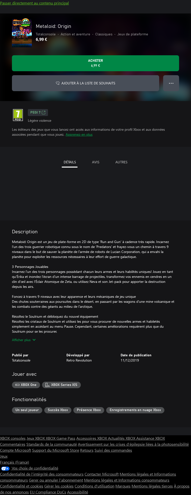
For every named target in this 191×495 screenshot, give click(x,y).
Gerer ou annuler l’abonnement (56, 480)
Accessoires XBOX (92, 438)
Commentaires (12, 444)
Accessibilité (77, 492)
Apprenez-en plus (79, 134)
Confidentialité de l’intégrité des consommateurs (42, 474)
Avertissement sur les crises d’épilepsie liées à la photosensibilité (133, 444)
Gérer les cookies (59, 486)
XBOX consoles (13, 438)
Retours (87, 450)
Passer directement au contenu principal (34, 2)
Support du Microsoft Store (55, 450)
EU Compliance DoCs (48, 492)
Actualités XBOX (122, 438)
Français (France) (14, 462)
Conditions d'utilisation (94, 486)
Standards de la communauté (51, 444)
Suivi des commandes (113, 450)
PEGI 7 (35, 112)
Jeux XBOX (36, 438)
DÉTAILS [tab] (70, 162)
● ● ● (171, 83)
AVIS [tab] (95, 162)
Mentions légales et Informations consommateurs (126, 480)
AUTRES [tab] (121, 162)
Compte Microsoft (15, 450)
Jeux (3, 456)
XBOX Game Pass (60, 438)
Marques (123, 486)
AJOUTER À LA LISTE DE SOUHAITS (88, 83)
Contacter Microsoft (102, 474)
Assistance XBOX (150, 438)
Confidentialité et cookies (21, 486)
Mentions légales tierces (152, 486)
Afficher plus (21, 339)
